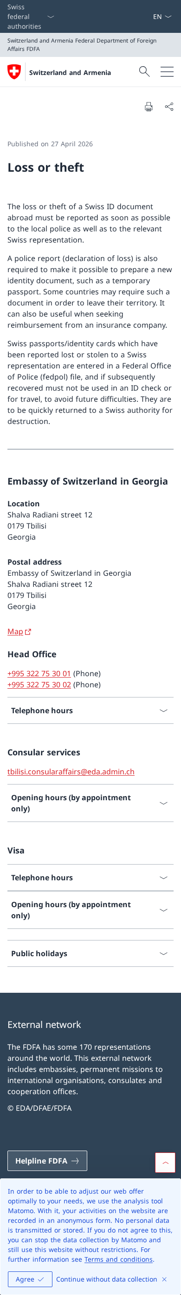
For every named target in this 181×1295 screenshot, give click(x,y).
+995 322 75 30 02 (39, 684)
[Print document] (148, 106)
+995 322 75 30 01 (39, 673)
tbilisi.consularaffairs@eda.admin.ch (71, 771)
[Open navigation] (167, 71)
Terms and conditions (118, 1259)
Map (15, 631)
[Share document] (169, 106)
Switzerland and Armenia (70, 72)
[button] (165, 1162)
